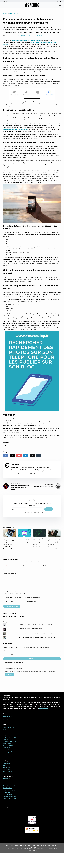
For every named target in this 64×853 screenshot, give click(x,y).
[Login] (60, 1)
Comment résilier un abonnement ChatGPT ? (31, 628)
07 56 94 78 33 (7, 717)
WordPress (6, 767)
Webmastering (7, 750)
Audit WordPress (8, 745)
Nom (5, 565)
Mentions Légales (8, 727)
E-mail (25, 565)
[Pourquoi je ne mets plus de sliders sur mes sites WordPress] (24, 533)
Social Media (7, 769)
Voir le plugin (9, 674)
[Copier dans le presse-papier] (38, 455)
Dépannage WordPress (10, 741)
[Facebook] (5, 455)
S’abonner (49, 509)
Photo (6, 445)
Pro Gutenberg (7, 794)
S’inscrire (32, 658)
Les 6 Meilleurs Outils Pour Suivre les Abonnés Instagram (35, 624)
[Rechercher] (5, 5)
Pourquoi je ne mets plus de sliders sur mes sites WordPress (24, 541)
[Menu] (60, 5)
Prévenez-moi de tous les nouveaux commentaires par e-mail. (23, 597)
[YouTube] (17, 616)
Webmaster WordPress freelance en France (45, 845)
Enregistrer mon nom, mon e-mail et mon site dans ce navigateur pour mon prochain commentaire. (29, 591)
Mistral (30, 36)
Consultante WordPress (10, 786)
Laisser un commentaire (11, 606)
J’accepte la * (33, 512)
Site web (45, 565)
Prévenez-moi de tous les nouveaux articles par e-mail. (21, 601)
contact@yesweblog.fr (10, 719)
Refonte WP (6, 747)
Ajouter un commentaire (10, 573)
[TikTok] (20, 616)
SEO (4, 765)
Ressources (39, 32)
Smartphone (14, 445)
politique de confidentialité (35, 512)
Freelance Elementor (9, 790)
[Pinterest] (19, 455)
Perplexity (36, 36)
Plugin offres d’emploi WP (10, 798)
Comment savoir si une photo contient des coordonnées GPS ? (37, 633)
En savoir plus (43, 708)
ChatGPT (21, 36)
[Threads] (32, 455)
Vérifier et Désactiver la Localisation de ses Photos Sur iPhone (36, 637)
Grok (40, 36)
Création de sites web (9, 737)
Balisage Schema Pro (9, 796)
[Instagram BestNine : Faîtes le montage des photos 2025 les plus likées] (54, 533)
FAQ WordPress (7, 788)
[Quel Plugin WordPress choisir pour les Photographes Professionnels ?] (9, 533)
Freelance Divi (7, 792)
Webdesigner (32, 847)
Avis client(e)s (7, 778)
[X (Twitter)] (12, 455)
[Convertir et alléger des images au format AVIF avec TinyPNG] (39, 533)
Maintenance (7, 743)
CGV (4, 729)
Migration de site (8, 739)
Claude (26, 36)
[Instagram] (9, 616)
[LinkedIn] (25, 455)
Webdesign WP (7, 752)
